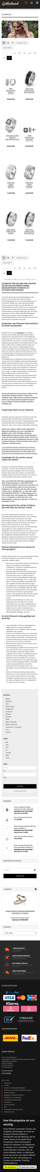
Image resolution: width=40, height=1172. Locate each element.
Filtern (20, 786)
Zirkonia (8, 732)
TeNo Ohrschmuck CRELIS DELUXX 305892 (10, 91)
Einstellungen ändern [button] (27, 1167)
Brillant (8, 699)
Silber (7, 719)
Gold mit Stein (10, 706)
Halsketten (20, 333)
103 (35, 53)
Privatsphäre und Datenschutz (13, 1109)
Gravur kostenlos (9, 1104)
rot (6, 750)
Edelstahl (8, 701)
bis (4, 771)
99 (14, 53)
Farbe (5, 738)
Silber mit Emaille (11, 722)
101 (24, 53)
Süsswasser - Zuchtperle (13, 727)
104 (4, 58)
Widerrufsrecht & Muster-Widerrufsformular (17, 1090)
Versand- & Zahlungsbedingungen (14, 1088)
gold (7, 745)
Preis (5, 764)
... (10, 53)
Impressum (7, 1083)
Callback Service (9, 1112)
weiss (7, 758)
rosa (7, 747)
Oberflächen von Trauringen (12, 1097)
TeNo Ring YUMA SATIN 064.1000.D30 (29, 231)
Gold (7, 704)
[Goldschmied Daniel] (11, 4)
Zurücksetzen (20, 791)
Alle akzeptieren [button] (10, 1167)
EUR (4, 777)
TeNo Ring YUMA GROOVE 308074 (11, 185)
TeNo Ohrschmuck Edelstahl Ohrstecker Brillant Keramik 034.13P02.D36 (29, 138)
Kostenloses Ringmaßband (12, 1100)
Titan (7, 730)
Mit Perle (8, 717)
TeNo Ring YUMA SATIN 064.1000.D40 (29, 90)
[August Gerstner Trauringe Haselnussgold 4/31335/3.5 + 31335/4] (20, 900)
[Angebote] (36, 889)
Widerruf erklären (9, 1092)
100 (19, 53)
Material (6, 695)
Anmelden (20, 876)
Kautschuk (9, 711)
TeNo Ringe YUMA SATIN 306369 (11, 231)
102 (29, 53)
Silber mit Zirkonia (11, 724)
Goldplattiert (9, 709)
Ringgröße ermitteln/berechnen (14, 1095)
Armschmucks (29, 481)
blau (7, 742)
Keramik (8, 714)
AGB (5, 1107)
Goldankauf (7, 1102)
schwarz (8, 752)
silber (7, 755)
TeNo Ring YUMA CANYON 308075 (29, 185)
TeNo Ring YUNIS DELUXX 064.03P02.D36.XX (12, 137)
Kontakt (6, 1085)
